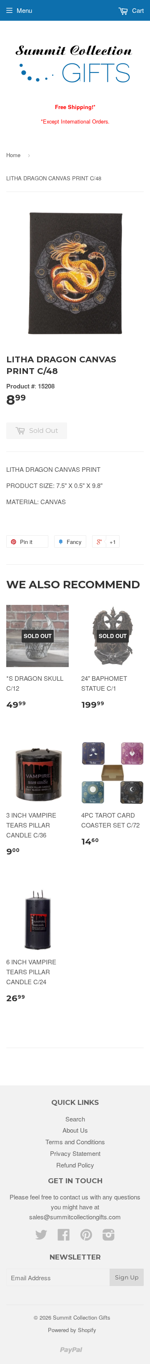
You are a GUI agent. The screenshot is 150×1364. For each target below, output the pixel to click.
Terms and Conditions (75, 1141)
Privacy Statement (75, 1153)
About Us (75, 1130)
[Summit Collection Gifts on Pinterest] (86, 1237)
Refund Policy (75, 1164)
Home (13, 155)
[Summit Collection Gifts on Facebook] (64, 1237)
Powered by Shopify (72, 1330)
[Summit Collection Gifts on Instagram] (108, 1237)
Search (75, 1118)
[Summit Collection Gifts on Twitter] (41, 1237)
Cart (137, 10)
